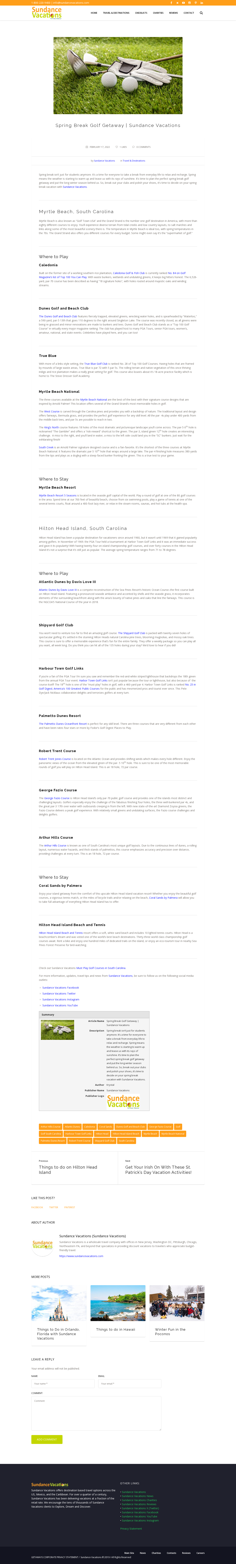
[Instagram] (189, 3)
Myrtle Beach (150, 1133)
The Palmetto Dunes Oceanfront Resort (63, 723)
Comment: (37, 1393)
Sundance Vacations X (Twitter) (140, 1508)
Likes (123, 147)
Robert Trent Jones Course (55, 759)
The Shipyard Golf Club (131, 633)
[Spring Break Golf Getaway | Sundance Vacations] (118, 75)
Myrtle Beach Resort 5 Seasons (58, 495)
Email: (101, 1376)
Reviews (186, 1553)
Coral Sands (105, 1126)
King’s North (51, 427)
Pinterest (69, 1207)
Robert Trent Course (80, 1140)
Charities (156, 1553)
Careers (201, 1553)
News (143, 1553)
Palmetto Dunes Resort (53, 1140)
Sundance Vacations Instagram (60, 999)
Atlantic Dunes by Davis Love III (58, 590)
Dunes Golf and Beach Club (130, 1126)
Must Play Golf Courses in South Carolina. (101, 968)
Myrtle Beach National (93, 399)
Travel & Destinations (134, 160)
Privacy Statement (131, 1528)
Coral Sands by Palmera (163, 897)
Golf (178, 1126)
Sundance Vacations (75, 187)
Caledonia (89, 1126)
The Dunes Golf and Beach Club (58, 316)
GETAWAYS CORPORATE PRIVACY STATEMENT (54, 1557)
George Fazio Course (57, 798)
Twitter (71, 993)
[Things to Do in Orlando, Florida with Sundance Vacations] (59, 1303)
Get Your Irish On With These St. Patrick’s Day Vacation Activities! (158, 1170)
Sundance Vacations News (137, 1496)
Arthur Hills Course (55, 845)
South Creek (46, 447)
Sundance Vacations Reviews (139, 1504)
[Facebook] (171, 3)
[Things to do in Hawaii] (118, 1303)
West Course (52, 411)
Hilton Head (102, 1133)
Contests (171, 1553)
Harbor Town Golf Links (93, 680)
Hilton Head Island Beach (126, 1133)
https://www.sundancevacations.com (81, 1256)
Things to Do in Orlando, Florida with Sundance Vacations (58, 1334)
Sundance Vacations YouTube (60, 1005)
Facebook (37, 1207)
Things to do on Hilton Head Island (68, 1170)
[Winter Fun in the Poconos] (177, 1303)
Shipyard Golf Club (104, 1140)
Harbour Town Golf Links (78, 1133)
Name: (34, 1376)
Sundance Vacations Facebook (60, 987)
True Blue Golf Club (95, 363)
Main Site (129, 1553)
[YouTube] (183, 3)
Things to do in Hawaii (115, 1329)
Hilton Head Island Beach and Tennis (61, 933)
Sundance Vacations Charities (139, 1500)
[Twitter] (177, 3)
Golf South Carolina (51, 1133)
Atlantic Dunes (72, 1126)
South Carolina (126, 1140)
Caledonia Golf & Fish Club (129, 273)
